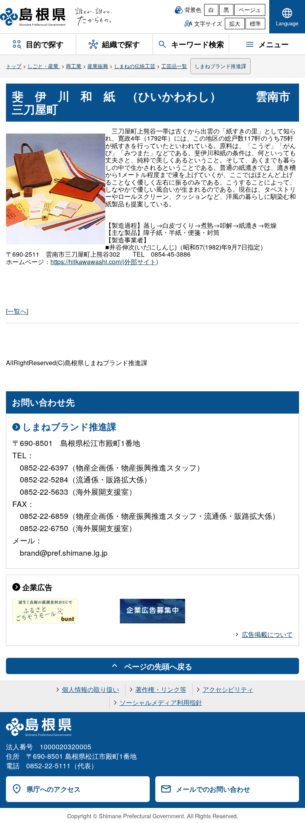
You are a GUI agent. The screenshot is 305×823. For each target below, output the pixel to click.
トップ (13, 66)
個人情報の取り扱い (90, 689)
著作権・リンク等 (160, 689)
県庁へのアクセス (54, 789)
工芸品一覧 (174, 66)
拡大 (234, 23)
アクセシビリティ (228, 689)
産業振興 (97, 66)
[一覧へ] (17, 311)
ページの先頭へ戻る (158, 666)
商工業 (73, 66)
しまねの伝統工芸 (134, 66)
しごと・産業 (43, 66)
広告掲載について (267, 634)
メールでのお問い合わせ (213, 789)
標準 (255, 23)
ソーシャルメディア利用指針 (161, 702)
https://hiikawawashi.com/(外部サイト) (104, 261)
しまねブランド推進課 (220, 66)
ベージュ (250, 9)
